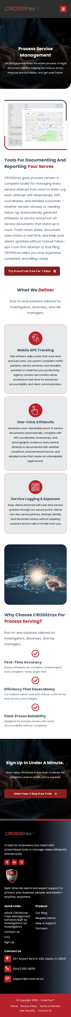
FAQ (7, 937)
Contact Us (12, 932)
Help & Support (46, 923)
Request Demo (45, 918)
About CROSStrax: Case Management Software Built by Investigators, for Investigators (17, 919)
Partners (41, 928)
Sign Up (9, 942)
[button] (63, 9)
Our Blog (41, 913)
